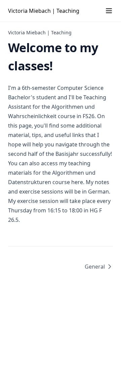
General (95, 266)
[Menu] (109, 11)
